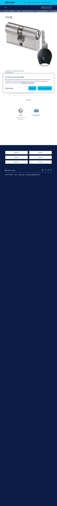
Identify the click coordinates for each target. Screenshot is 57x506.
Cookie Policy (24, 82)
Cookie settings (9, 88)
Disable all (32, 88)
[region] (28, 83)
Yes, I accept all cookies (45, 88)
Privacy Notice (31, 82)
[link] (24, 2)
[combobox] (46, 7)
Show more (28, 100)
